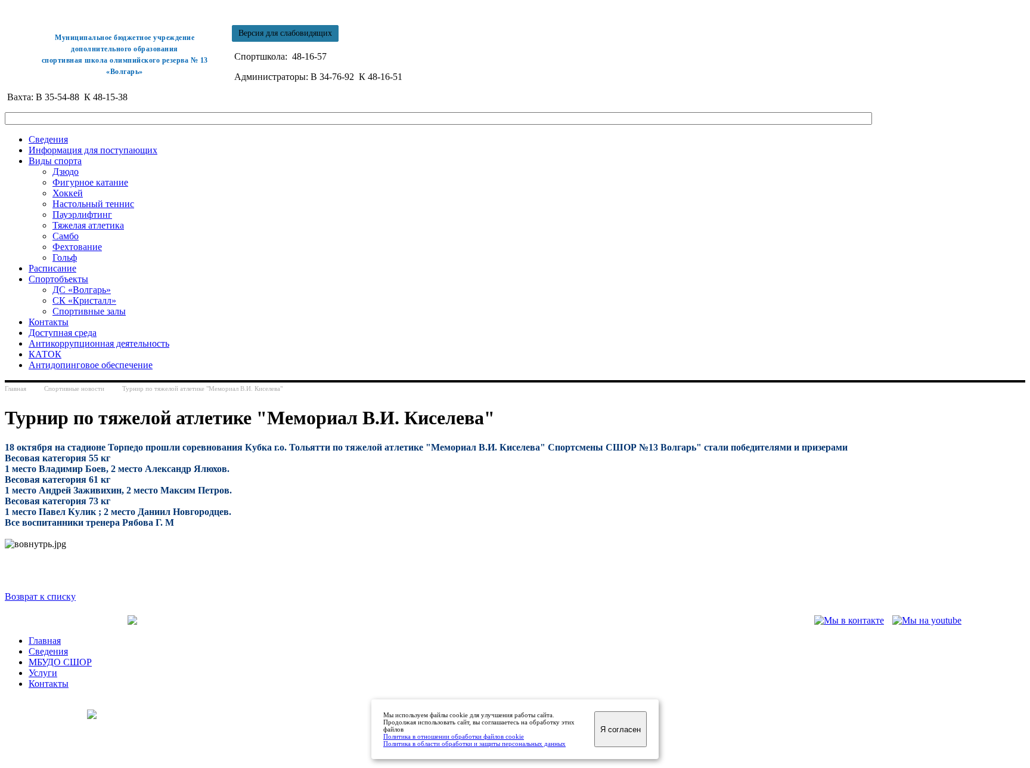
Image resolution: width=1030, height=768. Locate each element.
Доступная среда (63, 333)
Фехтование (77, 247)
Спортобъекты (58, 279)
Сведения (48, 139)
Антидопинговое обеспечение (91, 365)
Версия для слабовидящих (285, 33)
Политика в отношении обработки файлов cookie (453, 736)
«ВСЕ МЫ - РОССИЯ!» (527, 620)
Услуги (43, 673)
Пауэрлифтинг (82, 214)
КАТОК (45, 354)
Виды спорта (55, 161)
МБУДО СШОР (60, 662)
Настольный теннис (93, 204)
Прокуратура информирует (276, 620)
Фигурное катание (90, 182)
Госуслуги (352, 620)
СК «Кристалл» (84, 300)
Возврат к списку (40, 596)
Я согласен (620, 729)
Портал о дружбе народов (425, 620)
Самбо (65, 236)
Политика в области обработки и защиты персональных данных (474, 743)
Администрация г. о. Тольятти (66, 620)
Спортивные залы (89, 311)
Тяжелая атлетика (88, 225)
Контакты (49, 322)
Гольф (64, 257)
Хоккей (67, 193)
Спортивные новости (74, 388)
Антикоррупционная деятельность (99, 343)
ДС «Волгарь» (81, 290)
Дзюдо (65, 171)
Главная (15, 388)
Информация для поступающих (93, 150)
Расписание (52, 268)
